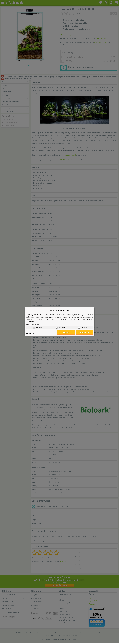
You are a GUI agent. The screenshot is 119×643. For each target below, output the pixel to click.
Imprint (37, 325)
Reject (66, 332)
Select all (84, 332)
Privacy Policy (30, 325)
